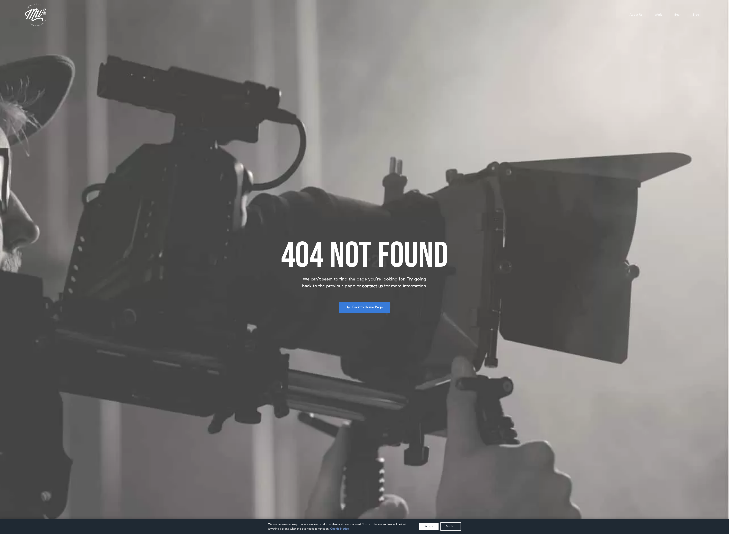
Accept (428, 526)
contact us (372, 286)
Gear (677, 15)
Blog (696, 15)
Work (658, 15)
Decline (450, 526)
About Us (636, 15)
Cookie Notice (339, 529)
